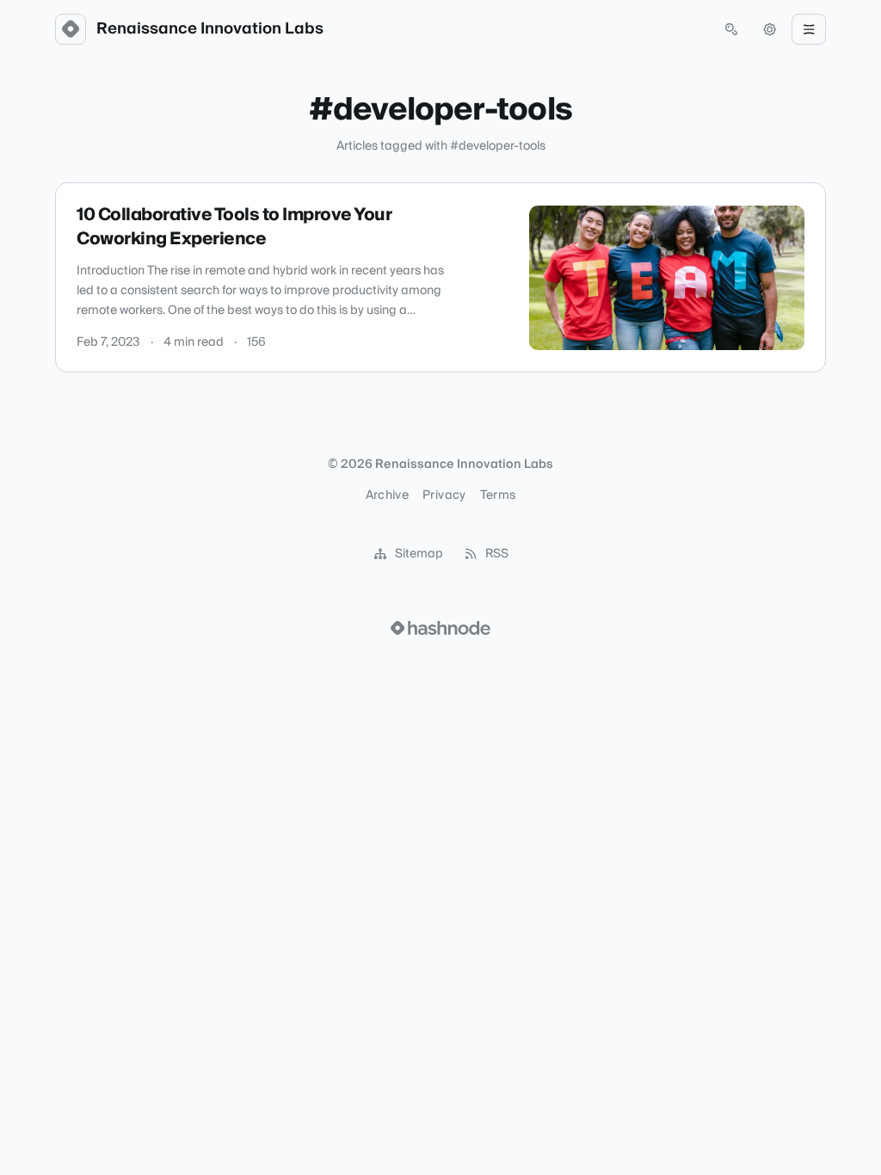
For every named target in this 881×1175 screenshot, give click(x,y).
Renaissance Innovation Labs (209, 29)
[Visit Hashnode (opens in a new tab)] (440, 628)
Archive (387, 495)
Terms (498, 495)
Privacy (443, 495)
